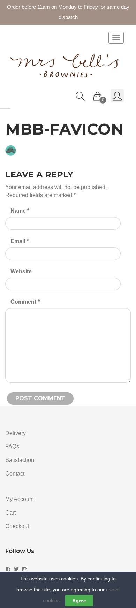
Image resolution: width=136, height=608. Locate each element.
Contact (14, 474)
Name (19, 211)
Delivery (15, 433)
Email (19, 241)
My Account (19, 499)
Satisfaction (19, 460)
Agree (79, 600)
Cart (10, 513)
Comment (25, 302)
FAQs (12, 446)
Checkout (17, 526)
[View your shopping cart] (98, 94)
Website (21, 271)
